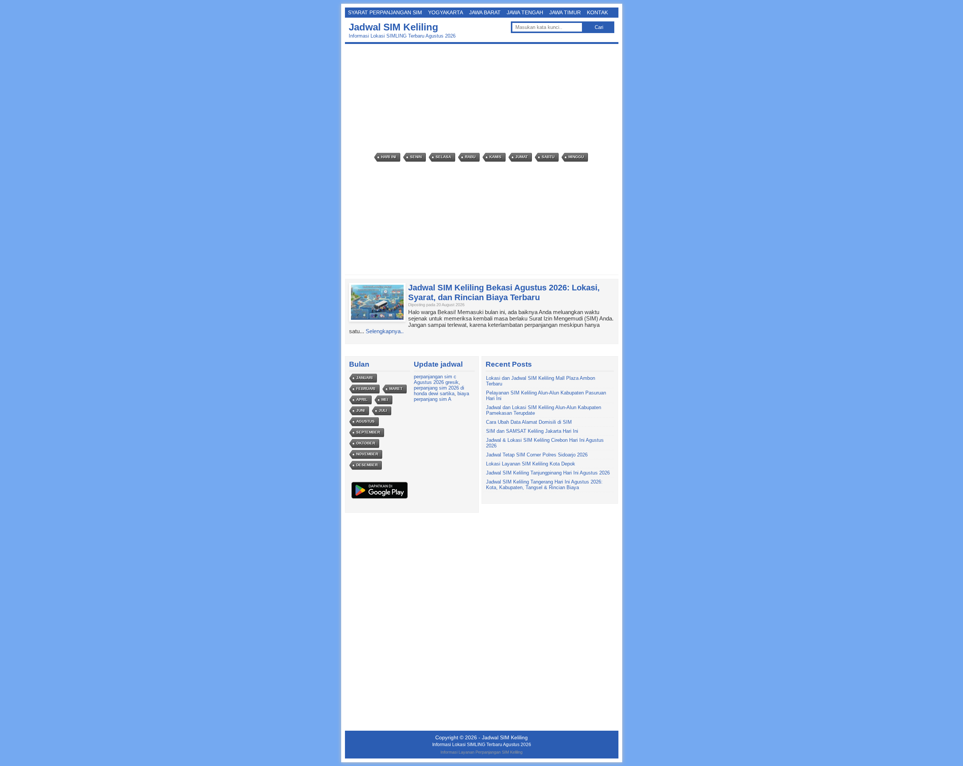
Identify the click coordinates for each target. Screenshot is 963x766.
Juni (360, 410)
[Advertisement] (483, 98)
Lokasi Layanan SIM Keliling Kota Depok (530, 464)
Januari (364, 378)
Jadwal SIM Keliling (393, 27)
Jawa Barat (485, 12)
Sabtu (548, 157)
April (362, 399)
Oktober (365, 443)
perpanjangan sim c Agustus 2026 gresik (436, 379)
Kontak (597, 12)
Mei (384, 399)
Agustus (365, 421)
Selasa (443, 157)
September (368, 432)
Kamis (495, 157)
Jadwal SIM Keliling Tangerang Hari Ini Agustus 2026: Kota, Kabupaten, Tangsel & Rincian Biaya (544, 484)
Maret (396, 389)
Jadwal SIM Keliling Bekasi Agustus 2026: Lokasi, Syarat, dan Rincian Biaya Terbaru (504, 292)
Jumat (521, 157)
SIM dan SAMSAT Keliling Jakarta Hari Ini (532, 431)
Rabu (470, 157)
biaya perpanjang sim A (441, 396)
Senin (416, 157)
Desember (367, 465)
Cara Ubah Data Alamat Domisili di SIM (529, 422)
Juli (383, 410)
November (367, 454)
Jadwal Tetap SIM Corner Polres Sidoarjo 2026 (537, 455)
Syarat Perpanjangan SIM (385, 12)
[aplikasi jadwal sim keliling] (379, 498)
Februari (365, 389)
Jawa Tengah (525, 12)
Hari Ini (388, 157)
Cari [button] (599, 27)
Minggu (576, 157)
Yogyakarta (445, 12)
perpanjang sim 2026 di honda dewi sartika (439, 390)
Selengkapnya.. (385, 331)
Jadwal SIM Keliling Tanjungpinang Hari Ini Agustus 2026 (548, 473)
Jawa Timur (565, 12)
